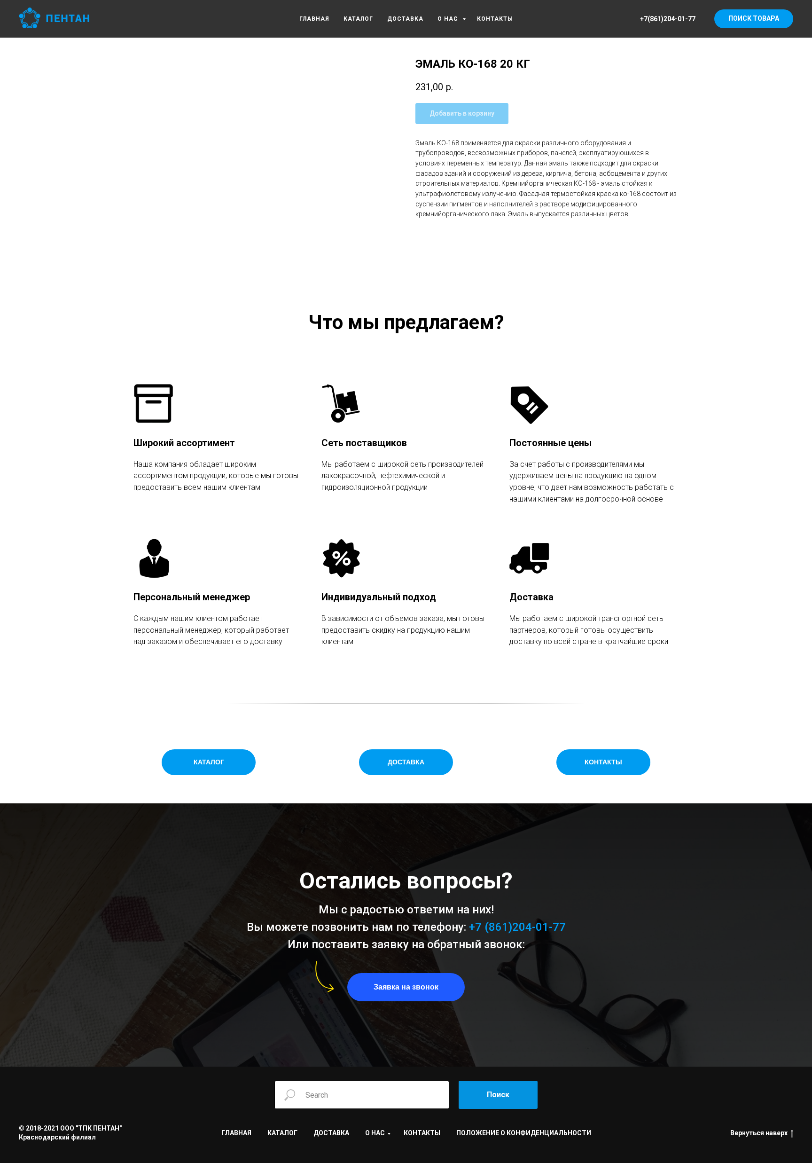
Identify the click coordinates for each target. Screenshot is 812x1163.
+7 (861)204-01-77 (517, 927)
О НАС (448, 19)
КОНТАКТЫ (495, 19)
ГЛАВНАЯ (314, 19)
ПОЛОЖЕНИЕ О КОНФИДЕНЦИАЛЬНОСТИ (523, 1133)
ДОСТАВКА (405, 19)
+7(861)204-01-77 (667, 19)
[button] (406, 987)
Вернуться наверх (759, 1133)
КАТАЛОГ (358, 19)
